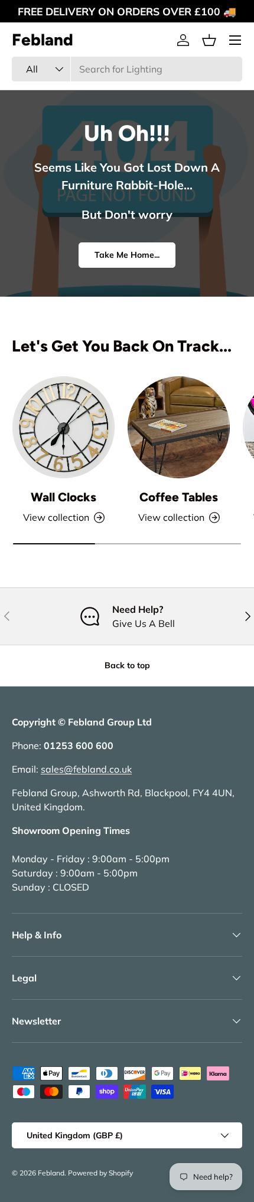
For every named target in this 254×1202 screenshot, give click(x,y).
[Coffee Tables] (179, 427)
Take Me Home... (127, 254)
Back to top (127, 665)
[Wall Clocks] (63, 427)
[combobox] (127, 69)
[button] (209, 40)
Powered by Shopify (100, 1172)
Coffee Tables (178, 497)
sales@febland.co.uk (86, 769)
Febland (51, 1172)
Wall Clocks (63, 497)
